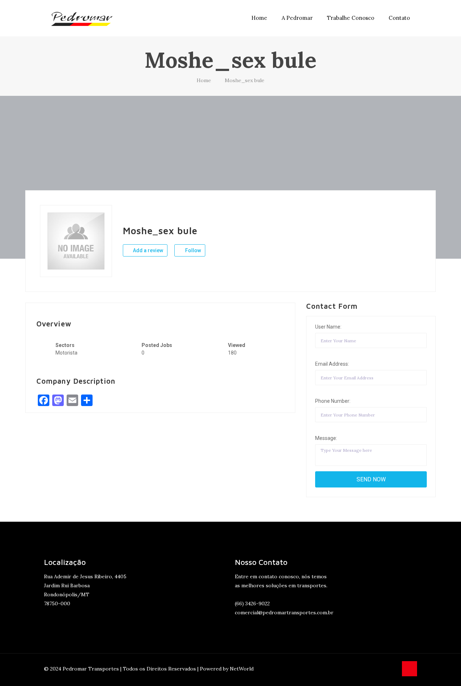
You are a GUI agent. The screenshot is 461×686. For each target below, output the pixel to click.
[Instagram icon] (392, 668)
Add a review (147, 250)
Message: (326, 438)
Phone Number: (332, 401)
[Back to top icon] (409, 668)
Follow (192, 250)
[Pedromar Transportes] (81, 18)
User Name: (328, 327)
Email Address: (332, 364)
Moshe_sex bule (244, 80)
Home (204, 80)
